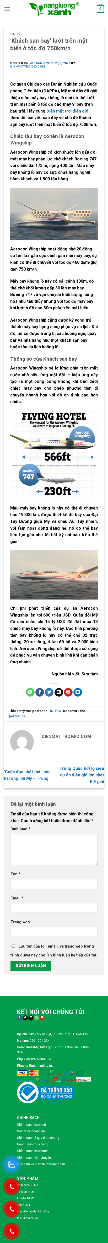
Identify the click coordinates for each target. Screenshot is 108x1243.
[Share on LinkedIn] (77, 692)
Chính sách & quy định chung (38, 1138)
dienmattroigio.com (27, 66)
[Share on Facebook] (39, 692)
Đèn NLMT (23, 1204)
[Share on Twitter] (49, 692)
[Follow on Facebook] (19, 1018)
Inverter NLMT (26, 1198)
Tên (15, 874)
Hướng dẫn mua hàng (32, 1144)
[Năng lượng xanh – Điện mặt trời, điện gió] (54, 9)
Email (16, 898)
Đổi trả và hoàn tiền (31, 1131)
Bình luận (20, 829)
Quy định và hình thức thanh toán (41, 1164)
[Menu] (7, 9)
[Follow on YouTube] (42, 1018)
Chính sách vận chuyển (34, 1158)
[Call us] (36, 1018)
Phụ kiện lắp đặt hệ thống (33, 1211)
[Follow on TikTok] (25, 1018)
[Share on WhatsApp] (30, 692)
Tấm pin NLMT (26, 1191)
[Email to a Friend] (59, 692)
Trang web (20, 922)
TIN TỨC (16, 34)
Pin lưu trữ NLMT (28, 1218)
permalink (17, 716)
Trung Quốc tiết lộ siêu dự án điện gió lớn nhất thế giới (82, 775)
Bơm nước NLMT (27, 1185)
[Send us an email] (30, 1018)
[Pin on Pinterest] (68, 692)
